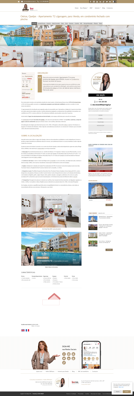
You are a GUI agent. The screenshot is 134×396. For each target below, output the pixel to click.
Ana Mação (83, 8)
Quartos (71, 23)
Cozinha (77, 23)
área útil (30, 104)
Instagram (93, 1)
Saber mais (121, 387)
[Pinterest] (73, 354)
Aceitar (126, 391)
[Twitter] (64, 358)
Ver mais (109, 204)
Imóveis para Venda (63, 371)
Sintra (91, 200)
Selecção (34, 23)
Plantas (96, 23)
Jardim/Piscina (41, 23)
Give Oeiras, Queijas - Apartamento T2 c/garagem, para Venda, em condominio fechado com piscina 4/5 (36, 324)
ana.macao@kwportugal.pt (44, 382)
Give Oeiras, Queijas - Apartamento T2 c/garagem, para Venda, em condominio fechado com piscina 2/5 (33, 324)
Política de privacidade (92, 133)
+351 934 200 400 (47, 384)
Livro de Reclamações (108, 393)
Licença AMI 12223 (85, 384)
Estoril (23, 126)
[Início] (29, 7)
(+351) (44, 1)
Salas (62, 23)
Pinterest (110, 1)
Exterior (49, 23)
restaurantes (40, 148)
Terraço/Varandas (88, 23)
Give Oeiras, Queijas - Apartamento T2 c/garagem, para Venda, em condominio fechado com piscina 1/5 (32, 324)
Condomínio (75, 79)
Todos (100, 23)
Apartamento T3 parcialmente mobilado (99, 196)
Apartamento (29, 76)
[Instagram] (69, 354)
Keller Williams (50, 371)
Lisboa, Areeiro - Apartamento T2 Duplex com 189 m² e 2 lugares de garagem (105, 234)
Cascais (75, 176)
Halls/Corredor (56, 23)
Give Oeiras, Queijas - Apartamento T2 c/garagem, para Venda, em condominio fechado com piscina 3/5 (35, 324)
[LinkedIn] (69, 358)
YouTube (97, 1)
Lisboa (54, 88)
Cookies (87, 393)
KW (91, 8)
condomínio (26, 119)
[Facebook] (64, 354)
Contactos (110, 8)
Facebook (90, 1)
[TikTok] (103, 1)
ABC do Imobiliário (83, 371)
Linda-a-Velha (37, 157)
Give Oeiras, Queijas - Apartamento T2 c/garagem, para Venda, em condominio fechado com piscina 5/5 (37, 324)
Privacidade (80, 393)
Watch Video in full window (51, 267)
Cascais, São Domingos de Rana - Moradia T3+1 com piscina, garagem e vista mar (106, 226)
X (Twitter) (106, 1)
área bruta (78, 102)
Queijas (53, 79)
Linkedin (100, 1)
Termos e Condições (71, 393)
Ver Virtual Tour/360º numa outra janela (51, 229)
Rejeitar (117, 391)
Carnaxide (52, 160)
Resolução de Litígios (96, 393)
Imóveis (97, 8)
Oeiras (70, 171)
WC (81, 23)
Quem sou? (39, 371)
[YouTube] (73, 358)
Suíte (66, 23)
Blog (103, 8)
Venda (29, 78)
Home (18, 1)
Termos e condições (106, 132)
